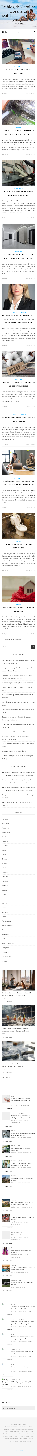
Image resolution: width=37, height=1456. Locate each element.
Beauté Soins (6, 832)
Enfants (4, 859)
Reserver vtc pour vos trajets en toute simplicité (17, 683)
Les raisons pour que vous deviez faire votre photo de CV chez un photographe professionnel (18, 319)
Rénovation (5, 934)
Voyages (4, 961)
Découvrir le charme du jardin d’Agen (14, 751)
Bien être (18, 379)
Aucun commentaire (22, 1105)
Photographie (6, 921)
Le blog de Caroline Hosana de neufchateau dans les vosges (18, 13)
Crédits (4, 854)
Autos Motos (19, 188)
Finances (5, 877)
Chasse (4, 850)
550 (7, 1077)
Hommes (5, 885)
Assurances (5, 823)
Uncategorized (6, 956)
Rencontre (5, 930)
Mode (4, 917)
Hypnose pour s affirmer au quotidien (14, 732)
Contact (29, 1441)
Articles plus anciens (12, 640)
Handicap (5, 881)
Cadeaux (4, 846)
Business (5, 841)
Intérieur (18, 252)
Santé (4, 939)
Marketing (18, 67)
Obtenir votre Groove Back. (19, 1235)
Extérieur (5, 868)
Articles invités (22, 1441)
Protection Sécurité (8, 925)
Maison (18, 128)
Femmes (4, 872)
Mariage (4, 908)
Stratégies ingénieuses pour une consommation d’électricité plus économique (20, 1101)
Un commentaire (21, 1287)
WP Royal (23, 1424)
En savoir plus (7, 1002)
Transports (5, 948)
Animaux (5, 819)
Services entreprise (18, 312)
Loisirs (4, 899)
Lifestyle (4, 894)
